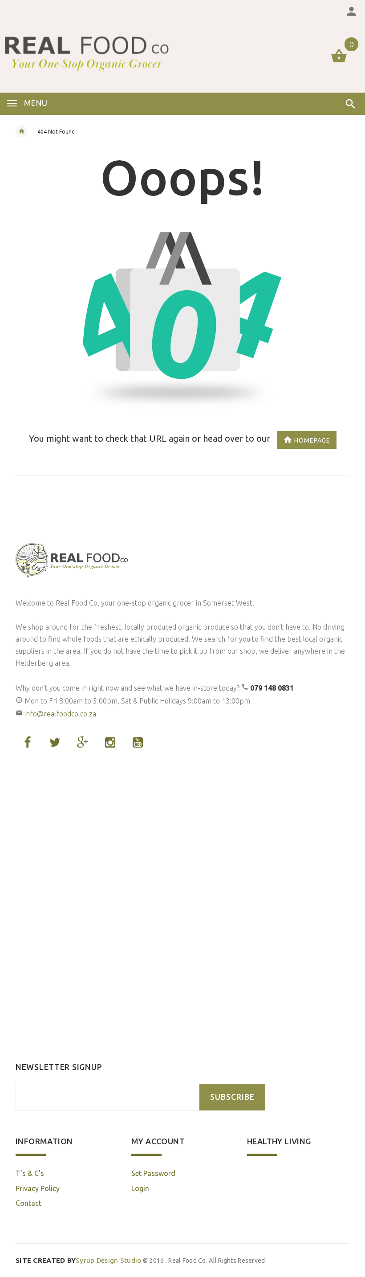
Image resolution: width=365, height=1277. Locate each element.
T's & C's (30, 1173)
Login (140, 1188)
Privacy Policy (38, 1188)
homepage (312, 440)
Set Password (153, 1173)
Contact (28, 1203)
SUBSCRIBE (232, 1097)
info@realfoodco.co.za (60, 714)
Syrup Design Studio (79, 1260)
